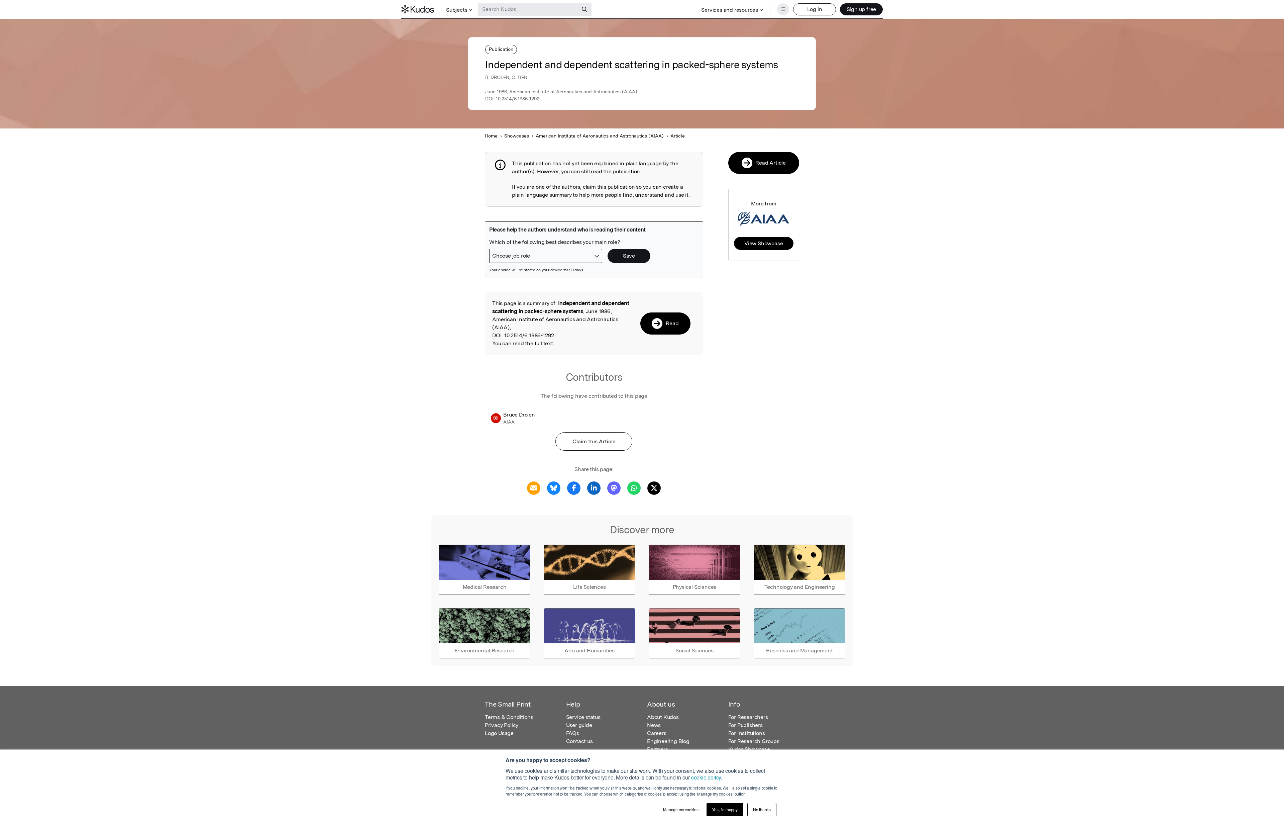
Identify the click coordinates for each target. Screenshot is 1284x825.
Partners (657, 749)
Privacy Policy (501, 725)
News (654, 725)
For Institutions (746, 733)
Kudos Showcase (749, 749)
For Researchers (748, 717)
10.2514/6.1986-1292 (517, 98)
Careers (656, 733)
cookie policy (706, 777)
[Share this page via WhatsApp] (634, 487)
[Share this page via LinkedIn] (593, 487)
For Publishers (745, 725)
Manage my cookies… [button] (682, 809)
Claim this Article (594, 441)
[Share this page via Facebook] (573, 487)
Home (491, 136)
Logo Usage (499, 733)
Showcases (516, 136)
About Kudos (663, 717)
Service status (583, 717)
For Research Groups (753, 741)
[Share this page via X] (654, 487)
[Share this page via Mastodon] (614, 487)
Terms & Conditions (509, 717)
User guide (579, 725)
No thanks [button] (762, 809)
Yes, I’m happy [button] (725, 809)
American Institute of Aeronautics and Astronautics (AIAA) (600, 136)
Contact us (579, 741)
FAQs (572, 733)
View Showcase (763, 243)
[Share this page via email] (533, 487)
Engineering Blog (668, 741)
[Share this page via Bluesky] (553, 487)
